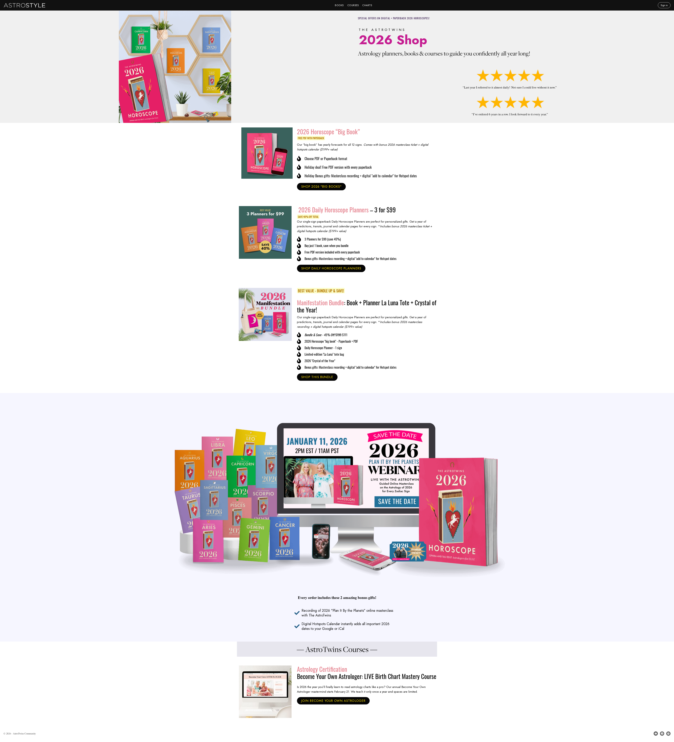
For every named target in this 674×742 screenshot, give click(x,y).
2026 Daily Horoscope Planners (333, 209)
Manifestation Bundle (320, 302)
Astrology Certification (322, 669)
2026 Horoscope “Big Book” (328, 131)
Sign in (664, 5)
